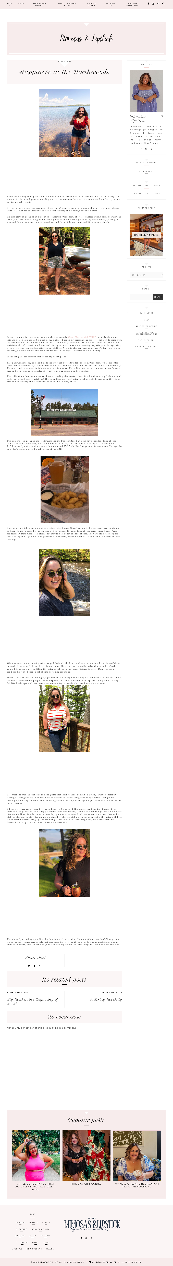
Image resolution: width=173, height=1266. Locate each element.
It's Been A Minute (146, 235)
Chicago (20, 1236)
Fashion (46, 1236)
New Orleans (34, 1249)
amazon (20, 1223)
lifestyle (17, 1249)
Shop (146, 320)
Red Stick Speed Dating (67, 4)
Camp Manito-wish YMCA (82, 337)
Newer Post (19, 992)
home (46, 1242)
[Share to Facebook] (35, 966)
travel (50, 1249)
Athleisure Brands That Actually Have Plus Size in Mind (36, 1186)
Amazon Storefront (133, 4)
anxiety (33, 1223)
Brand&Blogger (106, 1262)
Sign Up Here (146, 171)
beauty (46, 1223)
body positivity (40, 1229)
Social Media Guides (146, 346)
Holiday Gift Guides (86, 1183)
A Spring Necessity (106, 999)
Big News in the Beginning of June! (32, 1001)
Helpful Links (92, 4)
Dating (33, 1236)
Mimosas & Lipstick (50, 1262)
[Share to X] (29, 966)
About (21, 4)
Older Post (110, 992)
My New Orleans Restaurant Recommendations (137, 1185)
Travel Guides (146, 340)
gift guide (22, 1242)
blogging (21, 1229)
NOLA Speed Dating (39, 4)
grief (35, 1242)
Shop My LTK (110, 4)
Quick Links (146, 313)
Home (9, 4)
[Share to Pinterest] (40, 966)
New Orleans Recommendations (146, 333)
